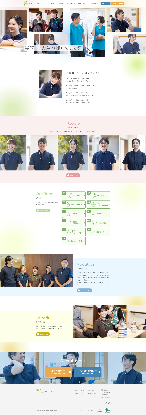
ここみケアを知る (79, 390)
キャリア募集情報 (106, 392)
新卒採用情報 (105, 394)
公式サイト (82, 410)
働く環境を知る (82, 3)
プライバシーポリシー (90, 410)
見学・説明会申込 (106, 397)
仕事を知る (91, 390)
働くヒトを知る (79, 393)
